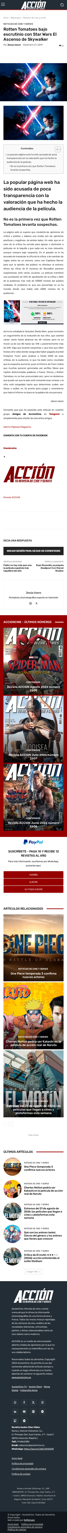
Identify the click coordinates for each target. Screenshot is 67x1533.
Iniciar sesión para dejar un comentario (33, 550)
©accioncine (10, 448)
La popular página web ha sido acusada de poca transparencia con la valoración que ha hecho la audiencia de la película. (32, 158)
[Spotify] (24, 1421)
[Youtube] (24, 1411)
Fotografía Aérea (28, 1390)
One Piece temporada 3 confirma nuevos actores (34, 975)
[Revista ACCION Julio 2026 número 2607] (33, 729)
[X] (36, 603)
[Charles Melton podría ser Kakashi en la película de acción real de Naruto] (33, 1015)
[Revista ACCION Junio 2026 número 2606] (33, 797)
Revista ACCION (11, 497)
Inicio (5, 17)
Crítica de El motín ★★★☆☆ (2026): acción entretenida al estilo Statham (41, 1258)
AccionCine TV (19, 1386)
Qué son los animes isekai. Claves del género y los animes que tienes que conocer (43, 1235)
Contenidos (33, 682)
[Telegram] (42, 1411)
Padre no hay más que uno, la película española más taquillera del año (17, 568)
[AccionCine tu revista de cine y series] (33, 1295)
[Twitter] (33, 1402)
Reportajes (16, 17)
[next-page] (11, 1124)
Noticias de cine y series (34, 17)
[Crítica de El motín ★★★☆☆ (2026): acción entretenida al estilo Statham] (12, 1256)
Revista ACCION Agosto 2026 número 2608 (33, 688)
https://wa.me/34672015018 (39, 1449)
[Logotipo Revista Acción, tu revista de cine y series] (33, 4)
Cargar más (32, 1271)
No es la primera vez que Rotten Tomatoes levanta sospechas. (32, 168)
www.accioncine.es (21, 1377)
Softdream (29, 1520)
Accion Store (35, 1386)
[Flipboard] (33, 1411)
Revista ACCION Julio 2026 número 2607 (34, 756)
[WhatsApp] (15, 1402)
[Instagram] (30, 603)
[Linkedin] (15, 1411)
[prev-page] (5, 1124)
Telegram (54, 414)
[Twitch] (15, 1421)
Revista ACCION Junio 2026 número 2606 (33, 824)
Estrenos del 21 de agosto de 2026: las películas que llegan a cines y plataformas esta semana (34, 1109)
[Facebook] (24, 1402)
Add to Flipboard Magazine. (17, 427)
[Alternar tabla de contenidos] (56, 149)
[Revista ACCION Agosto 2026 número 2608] (33, 661)
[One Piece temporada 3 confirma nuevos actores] (33, 947)
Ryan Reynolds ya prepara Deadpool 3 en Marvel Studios (50, 568)
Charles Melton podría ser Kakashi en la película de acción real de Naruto (33, 1043)
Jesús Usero (14, 45)
